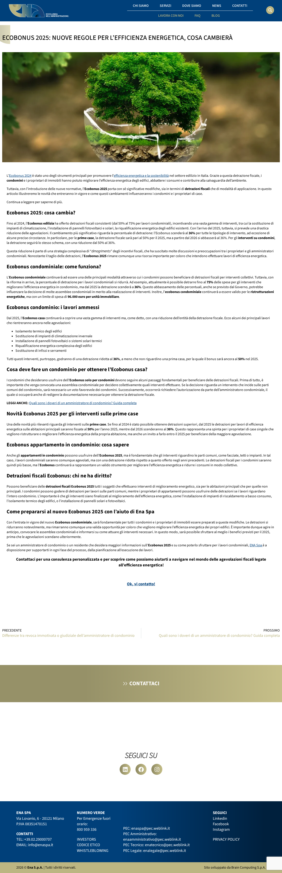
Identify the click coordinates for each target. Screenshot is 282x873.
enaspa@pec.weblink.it (150, 828)
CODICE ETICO (88, 845)
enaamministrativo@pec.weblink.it (152, 839)
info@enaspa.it (40, 845)
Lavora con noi (171, 15)
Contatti (239, 6)
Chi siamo (141, 6)
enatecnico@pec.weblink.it (167, 845)
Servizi (165, 6)
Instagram (221, 829)
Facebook (221, 824)
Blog (216, 15)
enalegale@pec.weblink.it (164, 850)
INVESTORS (86, 839)
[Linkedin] (125, 769)
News (216, 6)
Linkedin (220, 818)
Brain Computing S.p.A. (248, 867)
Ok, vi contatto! (141, 584)
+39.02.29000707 (38, 839)
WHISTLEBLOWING (92, 850)
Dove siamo (191, 6)
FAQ (197, 15)
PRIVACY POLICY (226, 839)
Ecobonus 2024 (20, 175)
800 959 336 (86, 829)
